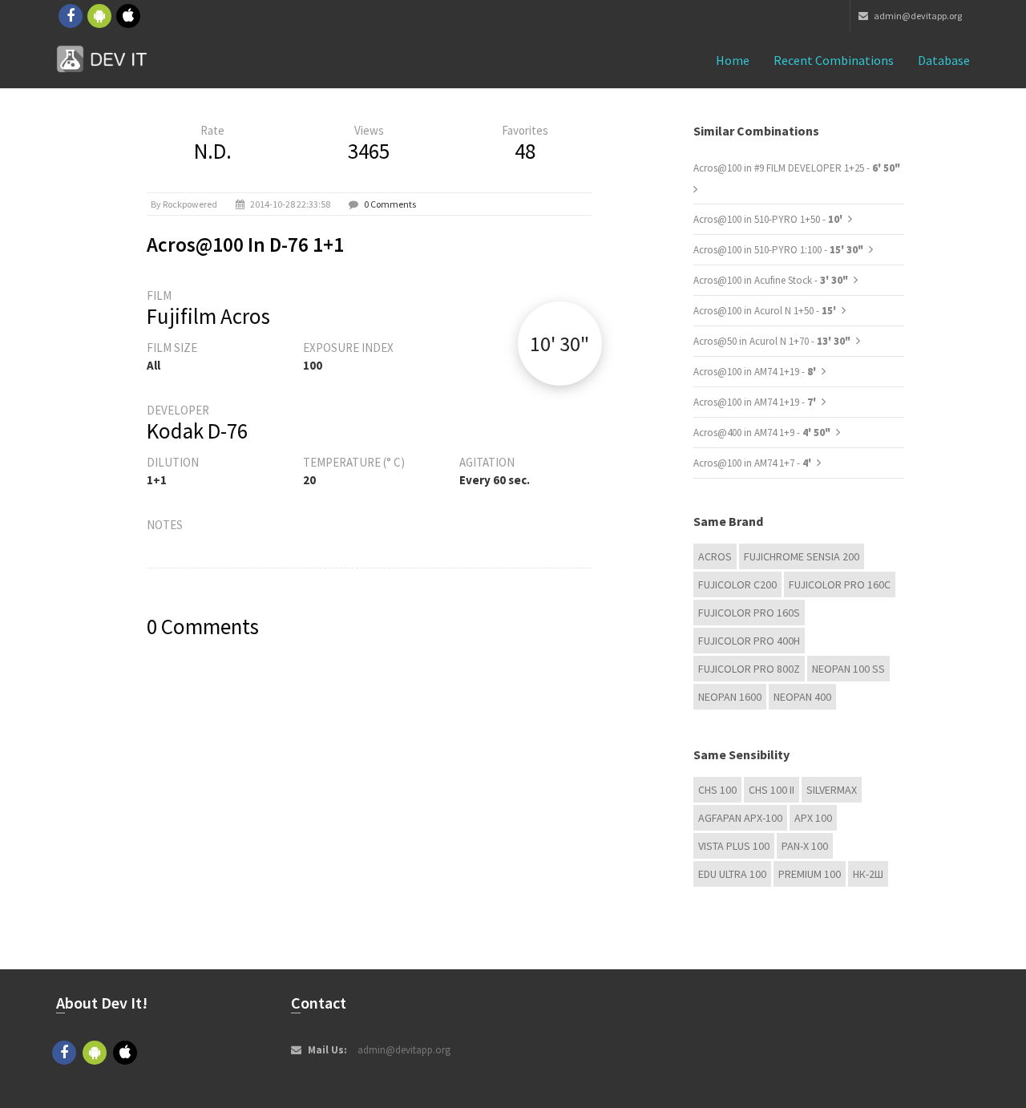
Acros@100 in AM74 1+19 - (755, 371)
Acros (715, 556)
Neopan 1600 (729, 696)
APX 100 (813, 818)
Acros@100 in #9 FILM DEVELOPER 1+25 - (796, 168)
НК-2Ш (868, 874)
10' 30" (559, 343)
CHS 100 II (771, 789)
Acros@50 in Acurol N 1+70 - (771, 341)
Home (732, 60)
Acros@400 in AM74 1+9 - (761, 432)
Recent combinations (834, 60)
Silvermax (831, 789)
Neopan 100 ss (848, 668)
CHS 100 (717, 789)
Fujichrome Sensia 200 (801, 556)
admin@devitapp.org (917, 16)
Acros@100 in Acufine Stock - (770, 280)
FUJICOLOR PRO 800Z (749, 668)
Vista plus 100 (734, 846)
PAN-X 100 (805, 846)
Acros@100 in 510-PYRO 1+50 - (769, 219)
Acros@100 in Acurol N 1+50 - (765, 310)
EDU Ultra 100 (732, 874)
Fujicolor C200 (737, 584)
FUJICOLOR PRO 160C (840, 584)
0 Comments (390, 204)
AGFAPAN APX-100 (740, 818)
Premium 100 (809, 874)
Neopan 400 (802, 696)
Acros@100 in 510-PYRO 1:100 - (778, 250)
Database (944, 60)
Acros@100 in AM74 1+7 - (753, 463)
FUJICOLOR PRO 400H (749, 640)
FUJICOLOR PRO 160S (749, 612)
